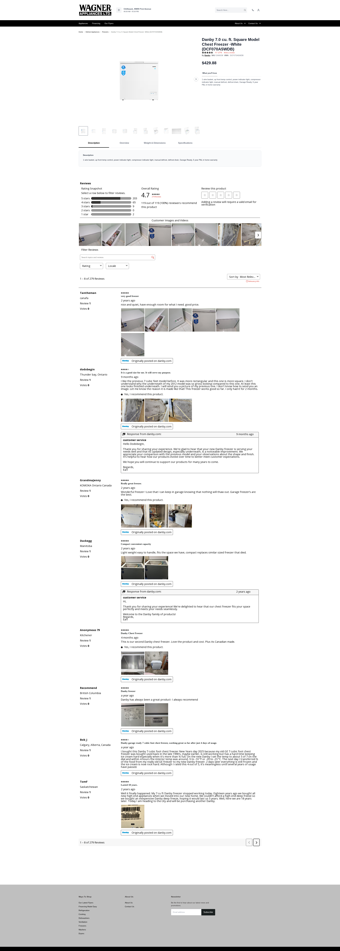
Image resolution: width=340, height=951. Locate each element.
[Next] (196, 79)
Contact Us (129, 906)
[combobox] (231, 10)
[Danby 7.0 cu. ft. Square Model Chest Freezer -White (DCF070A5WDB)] (139, 79)
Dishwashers (84, 918)
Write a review (229, 53)
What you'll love (209, 73)
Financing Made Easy (88, 906)
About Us (129, 903)
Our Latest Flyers (86, 903)
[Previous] (82, 79)
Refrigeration (84, 910)
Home (81, 32)
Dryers (81, 933)
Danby (207, 55)
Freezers (105, 32)
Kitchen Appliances (92, 32)
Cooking (82, 914)
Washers (82, 930)
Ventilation (83, 922)
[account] (258, 10)
